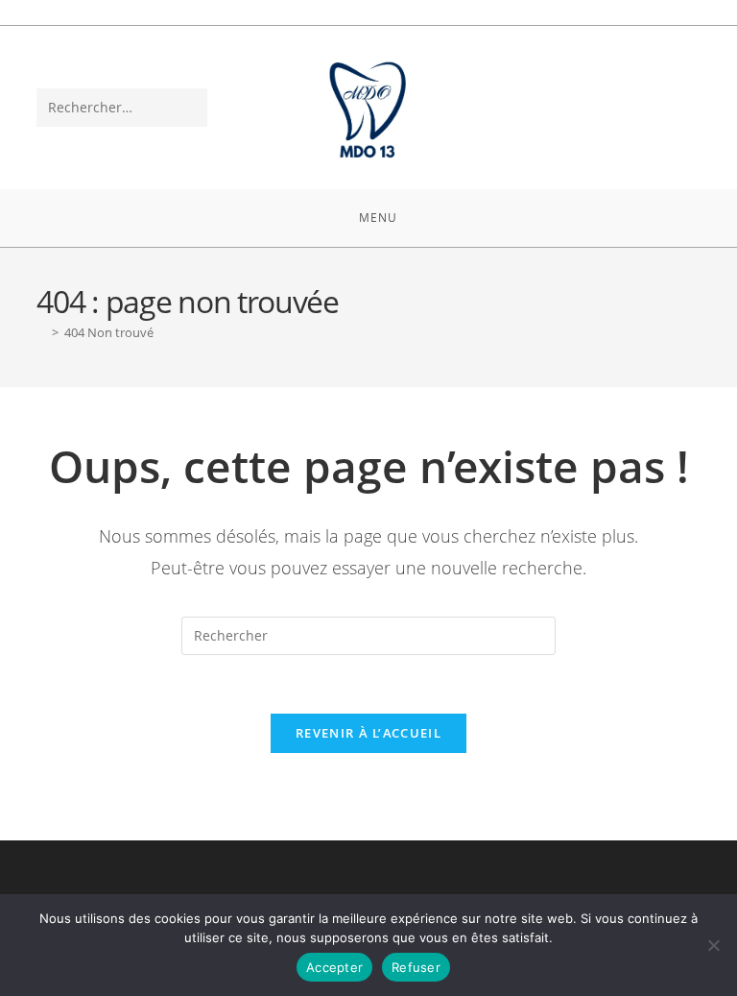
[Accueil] (41, 332)
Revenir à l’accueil (368, 732)
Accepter (334, 967)
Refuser (416, 967)
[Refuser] (713, 945)
